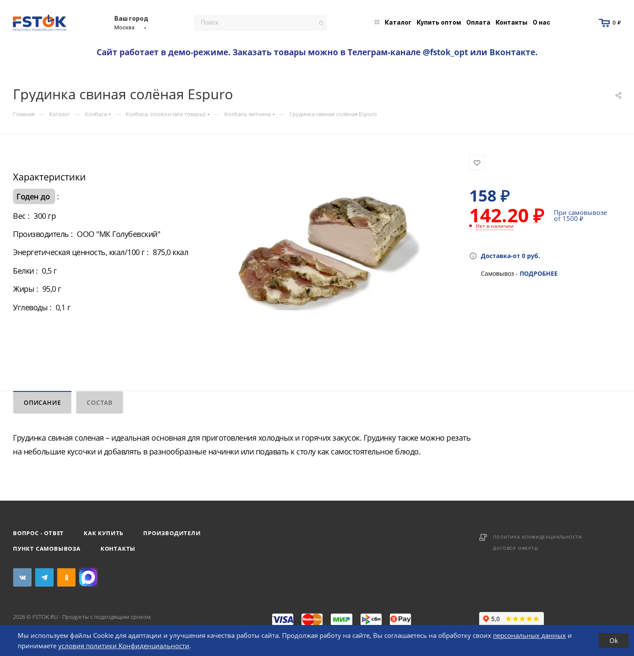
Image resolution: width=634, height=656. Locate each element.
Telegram (44, 577)
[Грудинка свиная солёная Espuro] (329, 252)
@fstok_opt (445, 52)
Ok (613, 640)
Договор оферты (515, 548)
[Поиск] (321, 23)
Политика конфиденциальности (537, 537)
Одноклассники (66, 577)
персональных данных (529, 635)
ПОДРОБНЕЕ (539, 273)
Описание (42, 402)
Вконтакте (512, 52)
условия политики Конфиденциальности (123, 645)
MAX (88, 577)
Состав (100, 402)
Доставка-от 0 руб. (510, 256)
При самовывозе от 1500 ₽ (580, 215)
